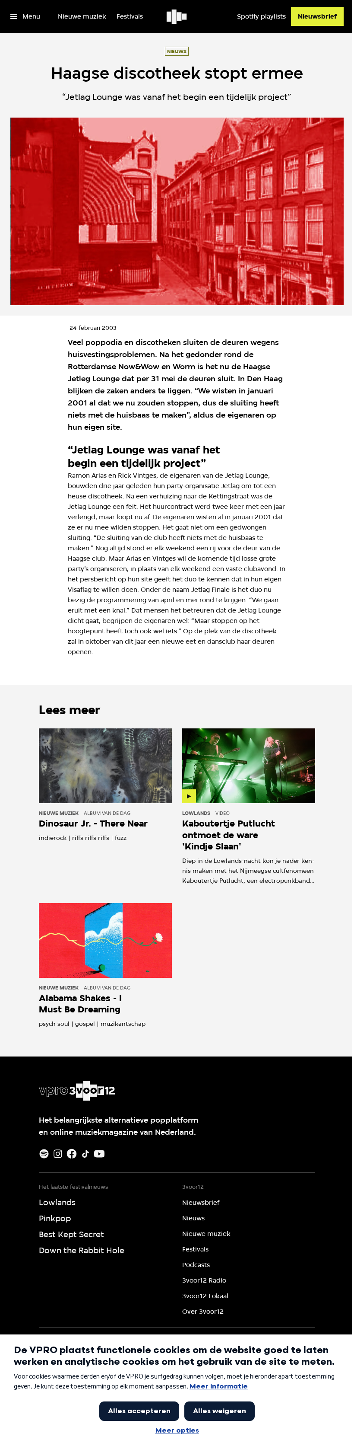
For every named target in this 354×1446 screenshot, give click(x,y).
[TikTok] (85, 1154)
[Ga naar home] (177, 16)
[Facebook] (71, 1154)
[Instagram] (58, 1154)
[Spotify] (44, 1154)
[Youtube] (99, 1154)
